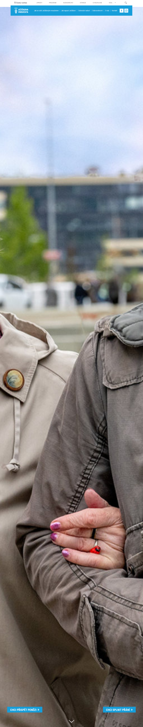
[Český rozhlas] (20, 2)
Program (52, 3)
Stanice (83, 3)
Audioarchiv (68, 3)
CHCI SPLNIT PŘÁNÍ (118, 710)
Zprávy (39, 3)
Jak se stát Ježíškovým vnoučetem (46, 11)
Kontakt (114, 11)
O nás (107, 11)
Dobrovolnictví (98, 11)
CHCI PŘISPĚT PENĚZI (23, 710)
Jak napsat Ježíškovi (68, 11)
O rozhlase (97, 3)
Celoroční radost (84, 11)
